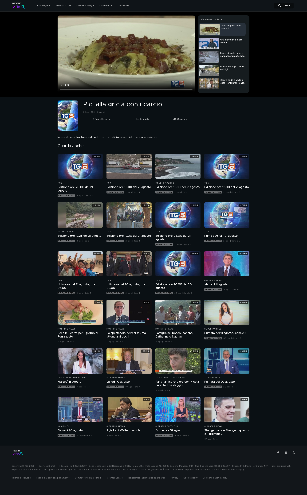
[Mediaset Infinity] (19, 5)
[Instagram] (286, 452)
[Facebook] (278, 452)
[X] (294, 452)
